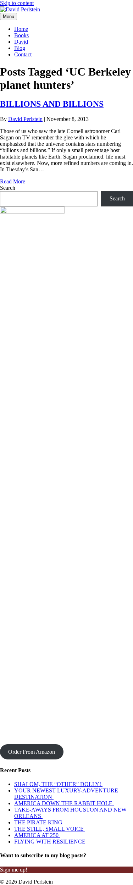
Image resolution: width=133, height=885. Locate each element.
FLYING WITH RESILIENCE (50, 842)
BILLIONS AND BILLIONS (52, 104)
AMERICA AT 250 (37, 835)
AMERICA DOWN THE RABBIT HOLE (64, 803)
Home (21, 29)
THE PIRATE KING (39, 822)
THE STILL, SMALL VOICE (49, 829)
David (21, 42)
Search (7, 188)
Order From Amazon (31, 752)
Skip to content (17, 3)
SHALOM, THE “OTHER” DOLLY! (58, 784)
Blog (19, 48)
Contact (23, 54)
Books (21, 35)
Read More (12, 181)
